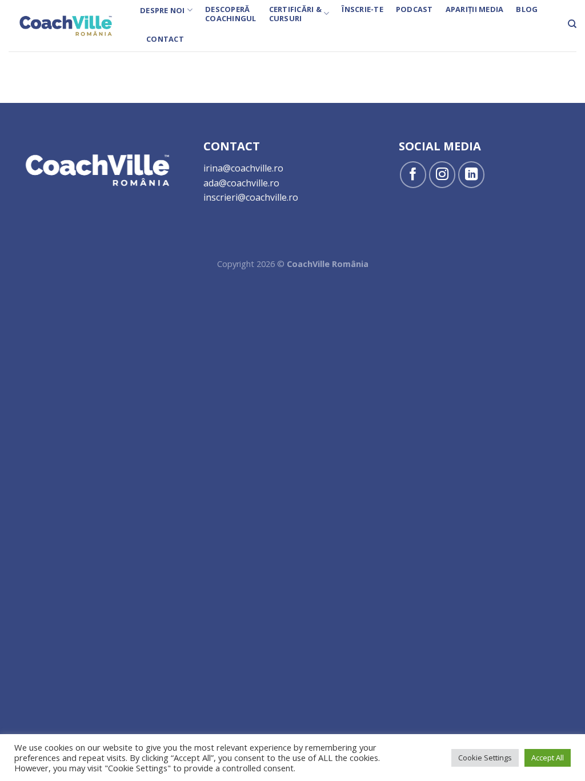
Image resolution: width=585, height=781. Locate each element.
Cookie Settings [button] (485, 757)
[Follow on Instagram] (442, 174)
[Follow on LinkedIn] (471, 174)
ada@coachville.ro (241, 183)
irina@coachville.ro (243, 168)
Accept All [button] (547, 757)
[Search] (572, 24)
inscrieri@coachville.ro (250, 197)
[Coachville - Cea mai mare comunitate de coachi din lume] (66, 26)
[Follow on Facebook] (413, 174)
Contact (165, 39)
